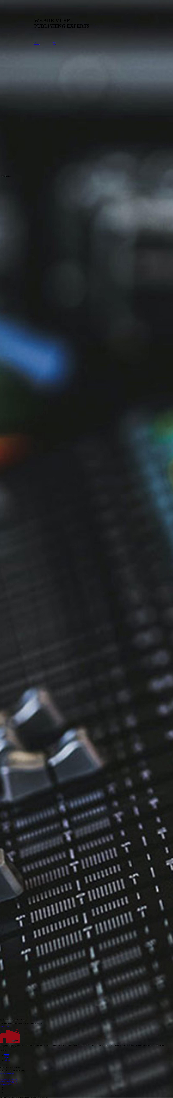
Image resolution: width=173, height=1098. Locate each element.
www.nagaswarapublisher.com (9, 1083)
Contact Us (7, 1060)
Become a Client (4, 1026)
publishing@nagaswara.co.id (8, 1081)
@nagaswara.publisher (6, 1073)
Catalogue (6, 1057)
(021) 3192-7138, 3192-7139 (8, 1079)
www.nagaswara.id (5, 1084)
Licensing (6, 1055)
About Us (6, 1054)
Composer (6, 1059)
